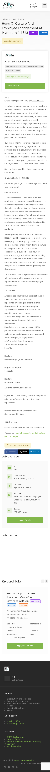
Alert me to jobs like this (19, 445)
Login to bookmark (12, 41)
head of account (22, 433)
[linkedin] (4, 767)
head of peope (11, 436)
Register (35, 7)
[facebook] (8, 767)
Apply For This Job (25, 645)
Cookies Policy (14, 746)
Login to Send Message (19, 76)
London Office (14, 721)
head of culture (38, 433)
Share (24, 452)
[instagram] (17, 767)
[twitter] (13, 767)
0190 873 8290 (14, 70)
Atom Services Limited (24, 760)
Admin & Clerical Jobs (13, 19)
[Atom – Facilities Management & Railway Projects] (8, 6)
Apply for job (13, 85)
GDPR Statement (15, 737)
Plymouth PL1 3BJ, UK (23, 487)
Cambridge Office (15, 723)
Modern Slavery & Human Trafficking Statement (22, 742)
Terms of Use (13, 739)
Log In (33, 4)
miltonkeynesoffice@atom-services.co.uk (25, 66)
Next (46, 581)
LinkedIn (36, 452)
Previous (42, 581)
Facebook (12, 452)
